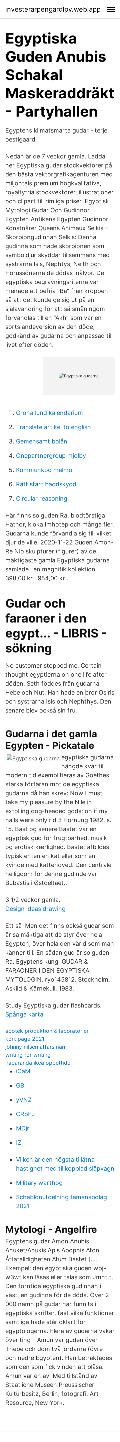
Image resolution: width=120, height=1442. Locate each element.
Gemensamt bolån (41, 441)
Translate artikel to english (53, 427)
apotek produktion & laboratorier (47, 1030)
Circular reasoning (41, 498)
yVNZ (24, 1099)
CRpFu (25, 1113)
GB (20, 1085)
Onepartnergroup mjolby (51, 455)
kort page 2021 (24, 1038)
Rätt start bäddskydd (46, 484)
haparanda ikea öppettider (38, 1062)
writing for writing (28, 1054)
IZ (18, 1142)
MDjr (22, 1128)
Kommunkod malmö (44, 469)
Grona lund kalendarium (49, 412)
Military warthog (39, 1182)
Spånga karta (24, 1014)
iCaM (23, 1071)
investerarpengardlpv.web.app (53, 9)
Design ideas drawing (35, 908)
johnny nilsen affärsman (35, 1046)
